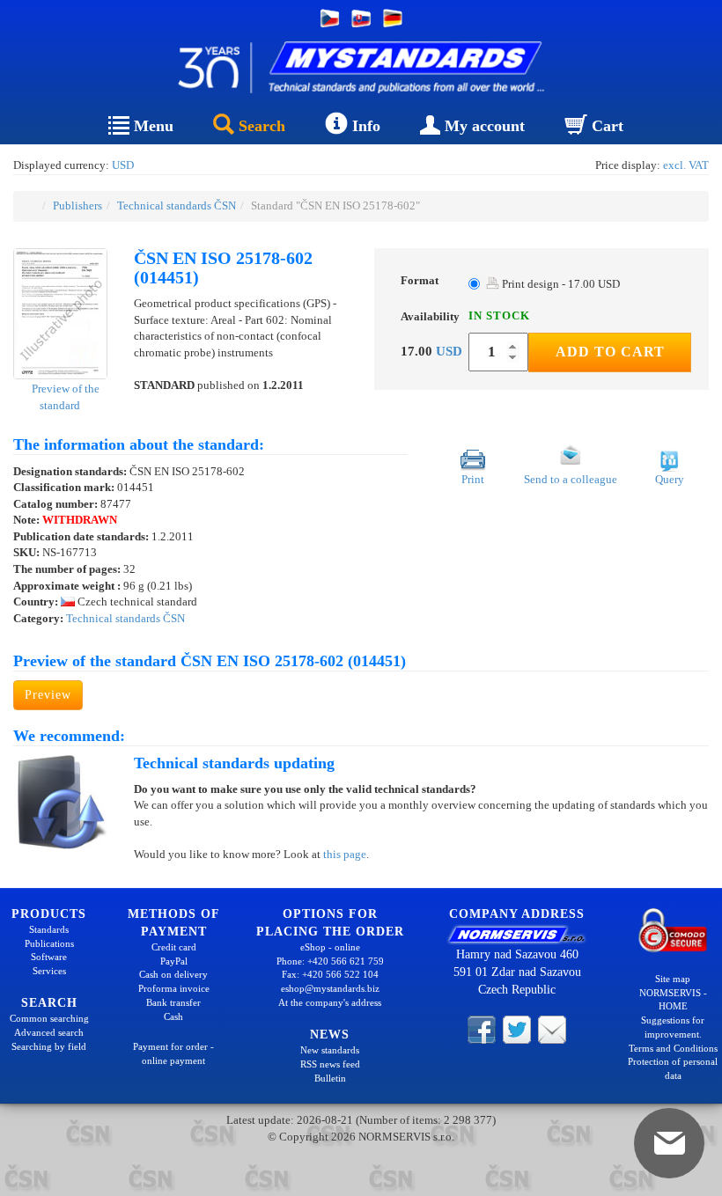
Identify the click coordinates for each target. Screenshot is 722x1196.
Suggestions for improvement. (672, 1027)
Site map (672, 978)
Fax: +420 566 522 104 (330, 974)
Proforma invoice (174, 988)
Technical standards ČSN (176, 205)
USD (123, 165)
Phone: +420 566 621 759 (330, 961)
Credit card (173, 947)
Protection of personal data (673, 1068)
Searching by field (48, 1046)
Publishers (77, 205)
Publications (49, 943)
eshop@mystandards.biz (330, 988)
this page (344, 854)
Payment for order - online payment (173, 1053)
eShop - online (330, 947)
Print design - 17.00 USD (559, 283)
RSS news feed (330, 1064)
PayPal (174, 961)
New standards (329, 1050)
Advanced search (49, 1032)
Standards (49, 929)
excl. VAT (686, 165)
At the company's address (329, 1002)
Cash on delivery (173, 974)
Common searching (49, 1018)
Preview (48, 694)
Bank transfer (173, 1002)
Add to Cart (610, 351)
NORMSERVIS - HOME (673, 999)
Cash (173, 1016)
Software (49, 956)
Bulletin (330, 1078)
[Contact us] (552, 1028)
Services (49, 970)
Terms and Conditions (673, 1048)
